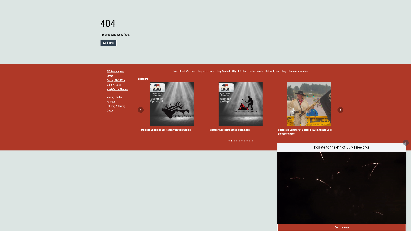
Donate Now (342, 227)
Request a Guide (206, 71)
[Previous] (141, 110)
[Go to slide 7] (244, 140)
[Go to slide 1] (229, 140)
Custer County (256, 71)
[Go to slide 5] (239, 140)
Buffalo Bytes (272, 71)
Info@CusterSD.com (117, 89)
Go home (108, 42)
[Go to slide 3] (234, 140)
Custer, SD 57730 (116, 80)
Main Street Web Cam (184, 71)
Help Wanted (223, 71)
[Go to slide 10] (252, 140)
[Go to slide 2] (231, 140)
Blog (283, 71)
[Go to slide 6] (242, 140)
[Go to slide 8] (247, 140)
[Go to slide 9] (249, 140)
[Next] (340, 110)
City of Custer (239, 71)
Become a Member (298, 71)
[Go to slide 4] (236, 140)
